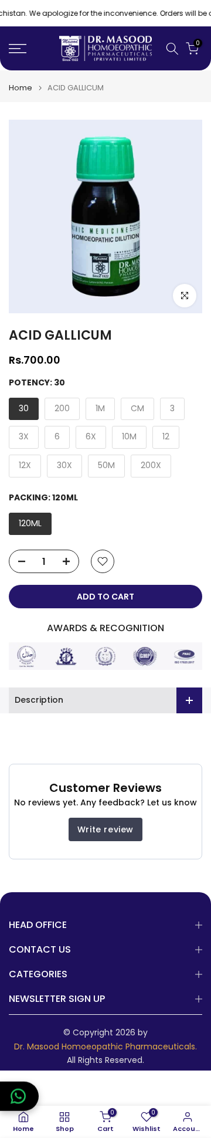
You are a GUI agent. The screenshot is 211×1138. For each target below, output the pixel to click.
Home (20, 88)
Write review (105, 829)
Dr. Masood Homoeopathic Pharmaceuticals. (105, 1046)
